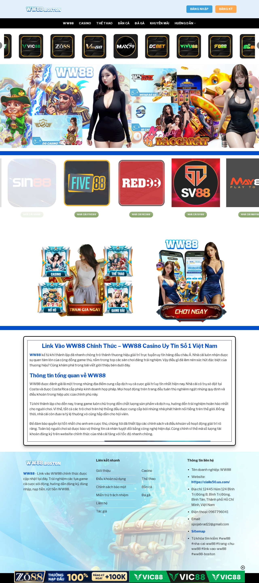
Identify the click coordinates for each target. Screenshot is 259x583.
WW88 (68, 23)
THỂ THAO (104, 23)
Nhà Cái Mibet (217, 214)
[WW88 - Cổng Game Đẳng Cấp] (43, 9)
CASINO (85, 23)
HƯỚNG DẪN (184, 23)
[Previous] (10, 106)
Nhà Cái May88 (53, 214)
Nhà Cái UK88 (108, 214)
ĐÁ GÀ (139, 23)
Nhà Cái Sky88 (163, 214)
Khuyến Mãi (159, 23)
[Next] (248, 106)
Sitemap (198, 531)
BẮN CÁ (124, 23)
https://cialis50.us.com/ (210, 482)
